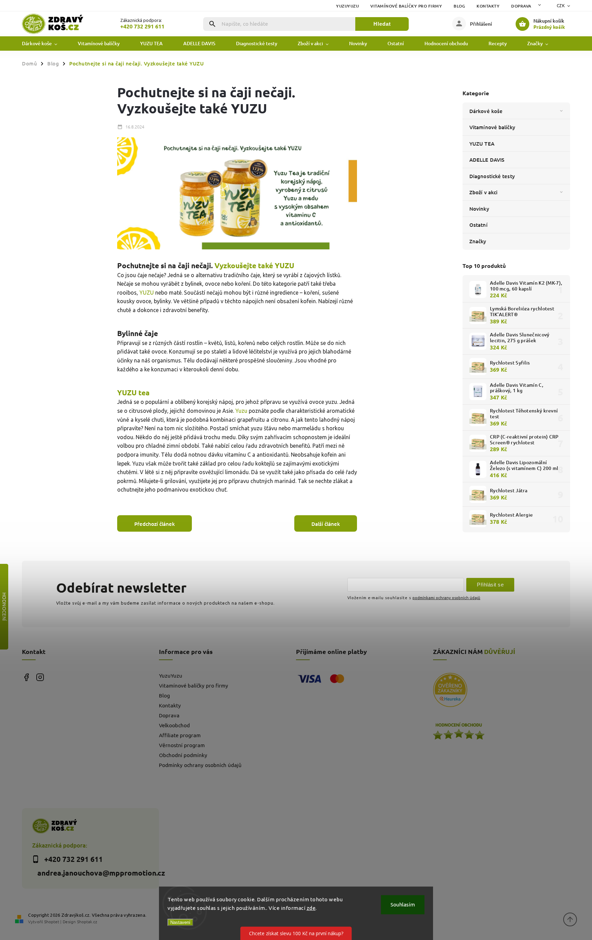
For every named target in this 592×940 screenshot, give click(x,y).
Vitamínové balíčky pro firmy (406, 6)
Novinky (479, 208)
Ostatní (478, 224)
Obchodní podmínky (183, 755)
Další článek (325, 523)
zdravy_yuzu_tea (40, 677)
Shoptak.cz (87, 921)
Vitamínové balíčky (492, 127)
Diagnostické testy (492, 176)
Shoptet (51, 921)
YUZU (146, 292)
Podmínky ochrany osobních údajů (200, 765)
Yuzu (242, 411)
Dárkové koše (486, 111)
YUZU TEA (481, 143)
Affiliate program (180, 735)
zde (311, 908)
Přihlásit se (490, 585)
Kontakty (488, 6)
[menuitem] (44, 43)
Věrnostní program (182, 745)
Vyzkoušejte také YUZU (254, 265)
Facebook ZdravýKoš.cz (26, 677)
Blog (459, 6)
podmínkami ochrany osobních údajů (446, 597)
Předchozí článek (154, 523)
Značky (477, 241)
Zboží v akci (483, 192)
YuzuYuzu (347, 6)
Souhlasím (403, 904)
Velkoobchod (174, 725)
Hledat (382, 24)
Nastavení (180, 922)
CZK (561, 5)
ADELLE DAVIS (486, 159)
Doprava (521, 6)
